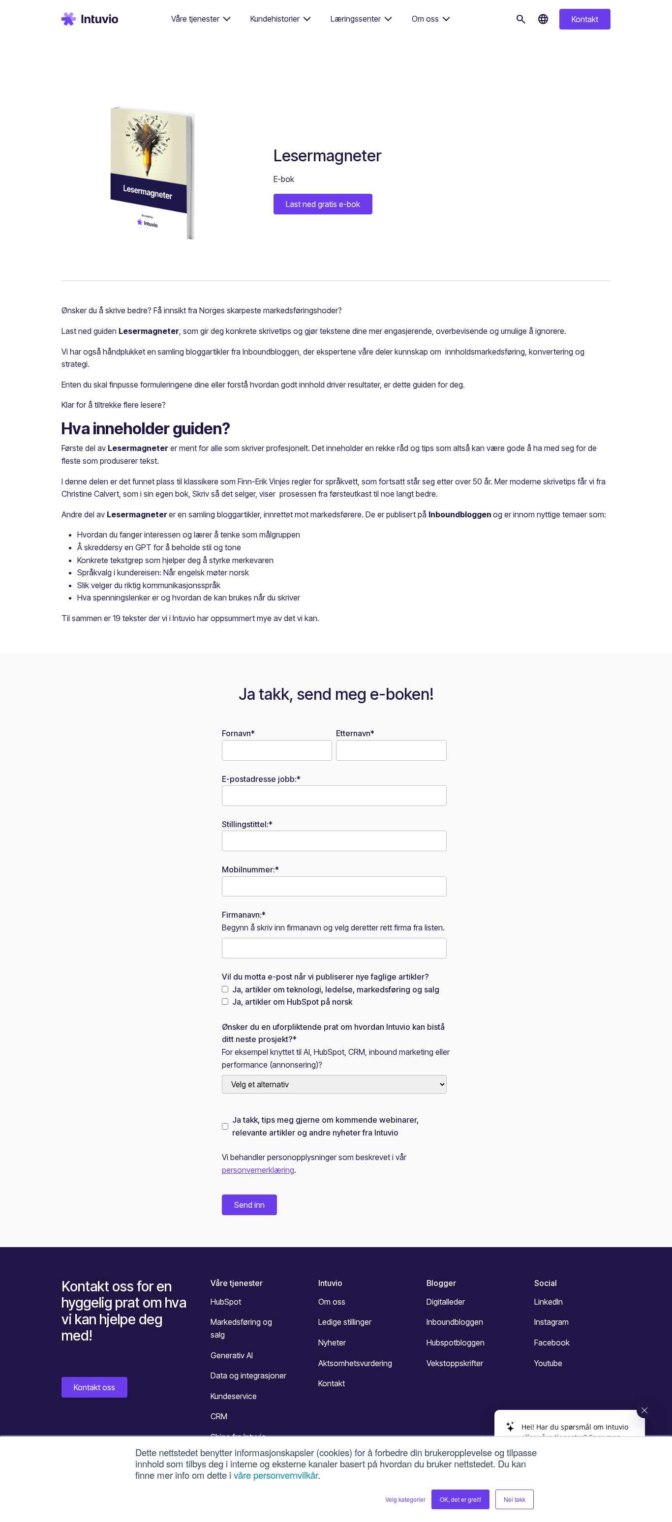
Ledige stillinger (344, 1322)
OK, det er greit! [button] (460, 1499)
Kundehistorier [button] (275, 19)
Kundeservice (234, 1396)
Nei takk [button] (514, 1499)
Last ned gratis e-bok (323, 204)
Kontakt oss (94, 1387)
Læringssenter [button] (356, 19)
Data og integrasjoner (248, 1375)
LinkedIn (548, 1302)
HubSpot (226, 1302)
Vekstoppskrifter (455, 1363)
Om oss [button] (425, 19)
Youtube (548, 1363)
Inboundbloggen (455, 1322)
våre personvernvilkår (276, 1474)
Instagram (551, 1322)
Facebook (552, 1342)
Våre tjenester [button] (195, 19)
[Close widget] (644, 1410)
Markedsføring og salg (241, 1328)
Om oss (331, 1302)
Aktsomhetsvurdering (355, 1363)
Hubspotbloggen (456, 1342)
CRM (219, 1416)
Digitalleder (446, 1302)
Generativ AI (232, 1355)
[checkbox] (334, 996)
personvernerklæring (258, 1170)
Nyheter (332, 1342)
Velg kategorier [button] (405, 1499)
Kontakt (585, 19)
